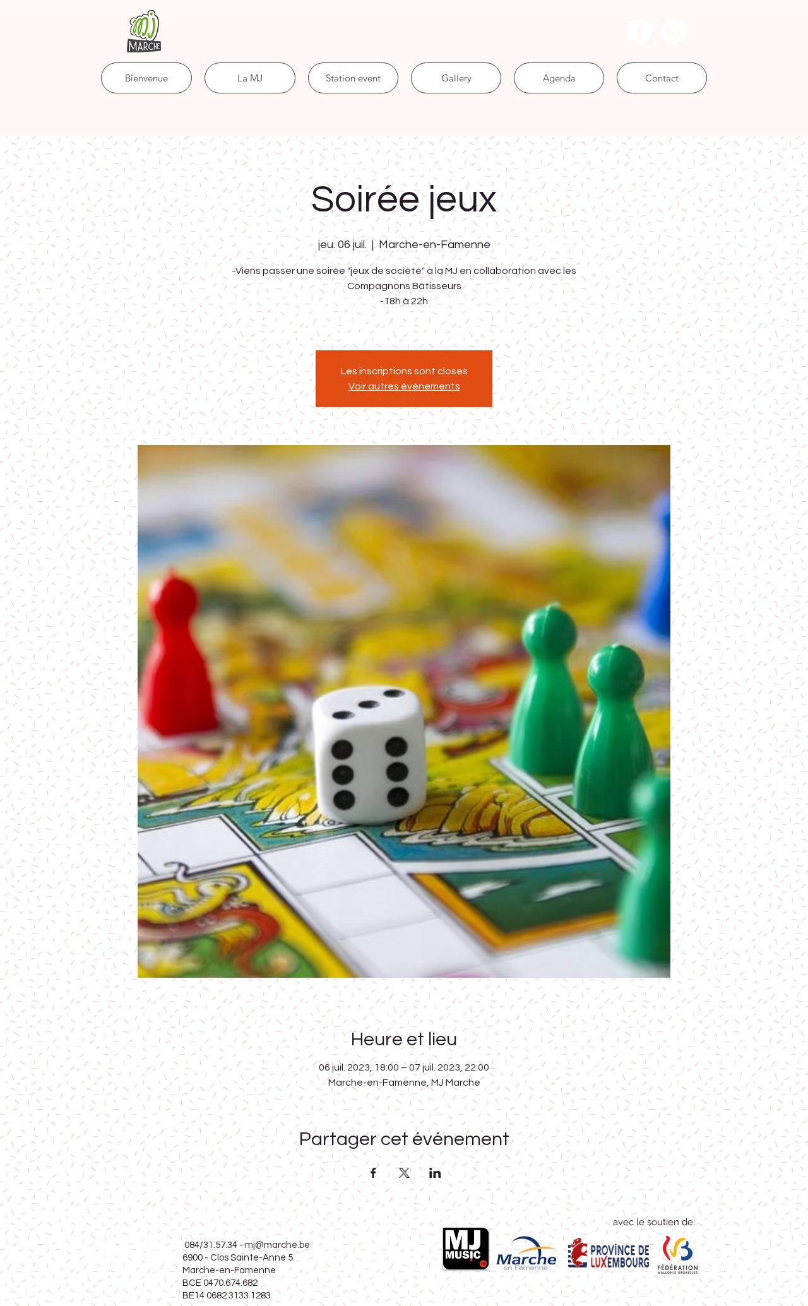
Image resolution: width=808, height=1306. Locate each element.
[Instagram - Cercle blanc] (673, 31)
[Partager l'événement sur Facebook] (373, 1173)
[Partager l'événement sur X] (404, 1173)
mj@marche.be (277, 1245)
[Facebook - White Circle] (639, 31)
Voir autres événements (404, 386)
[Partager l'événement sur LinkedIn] (435, 1173)
